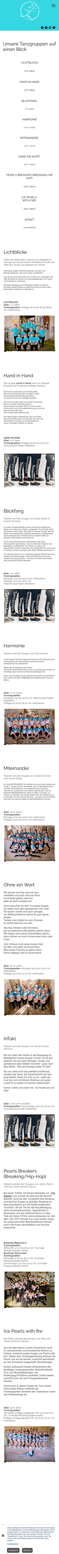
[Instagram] (46, 27)
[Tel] (54, 27)
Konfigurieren (12, 1544)
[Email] (50, 27)
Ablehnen (27, 1550)
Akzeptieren (13, 1550)
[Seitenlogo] (29, 11)
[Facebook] (42, 27)
